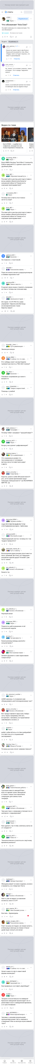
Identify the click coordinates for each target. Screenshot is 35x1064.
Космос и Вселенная (16, 569)
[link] (14, 140)
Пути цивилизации (16, 346)
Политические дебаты (18, 787)
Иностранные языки (16, 653)
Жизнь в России (15, 746)
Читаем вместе (15, 638)
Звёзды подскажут (16, 881)
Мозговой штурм (16, 536)
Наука (12, 21)
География (13, 430)
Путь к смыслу (15, 550)
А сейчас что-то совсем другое (18, 359)
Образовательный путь (18, 176)
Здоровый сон (15, 983)
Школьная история (16, 299)
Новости (13, 837)
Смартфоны (14, 474)
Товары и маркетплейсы (18, 388)
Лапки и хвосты (15, 284)
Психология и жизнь (17, 269)
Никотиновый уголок (17, 910)
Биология (13, 257)
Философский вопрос (17, 1014)
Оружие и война (15, 521)
